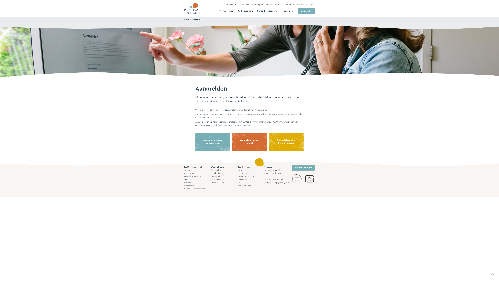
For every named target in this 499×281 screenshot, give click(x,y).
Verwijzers (188, 179)
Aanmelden (196, 19)
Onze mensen (243, 173)
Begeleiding (216, 173)
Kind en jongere (191, 173)
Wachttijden (215, 118)
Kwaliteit (241, 183)
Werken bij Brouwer (246, 176)
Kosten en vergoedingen (194, 189)
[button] (273, 5)
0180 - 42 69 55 (279, 179)
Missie (240, 170)
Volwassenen (189, 170)
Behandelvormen (218, 179)
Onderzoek (215, 176)
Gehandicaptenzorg (192, 176)
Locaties (187, 183)
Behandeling (216, 170)
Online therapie (217, 183)
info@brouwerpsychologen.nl (276, 183)
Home (186, 19)
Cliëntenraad (243, 179)
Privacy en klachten (246, 186)
